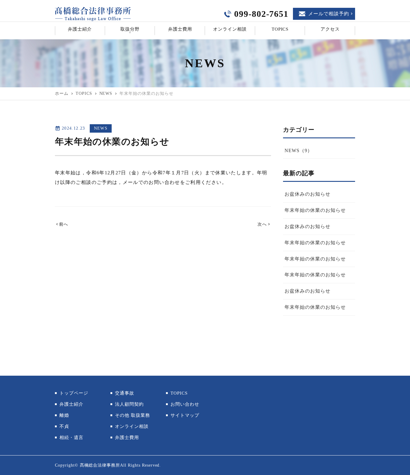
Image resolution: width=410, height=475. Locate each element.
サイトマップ (184, 415)
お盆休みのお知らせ (307, 194)
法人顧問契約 (129, 404)
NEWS (100, 128)
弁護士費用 (180, 29)
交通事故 (124, 393)
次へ (264, 224)
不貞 (64, 426)
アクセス (330, 29)
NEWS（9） (298, 150)
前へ (61, 224)
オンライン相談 (230, 29)
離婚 (64, 415)
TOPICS (280, 29)
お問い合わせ (164, 182)
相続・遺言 (71, 437)
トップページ (73, 393)
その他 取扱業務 (132, 415)
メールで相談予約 (328, 13)
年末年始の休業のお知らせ (315, 210)
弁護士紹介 (80, 29)
